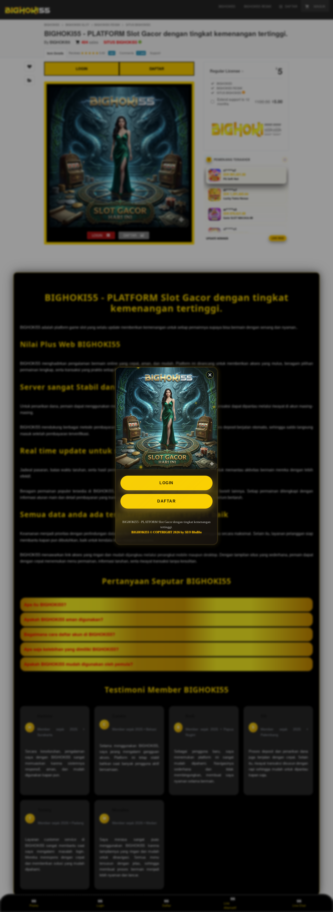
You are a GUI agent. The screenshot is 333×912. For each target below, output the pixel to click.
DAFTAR (166, 501)
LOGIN (166, 483)
